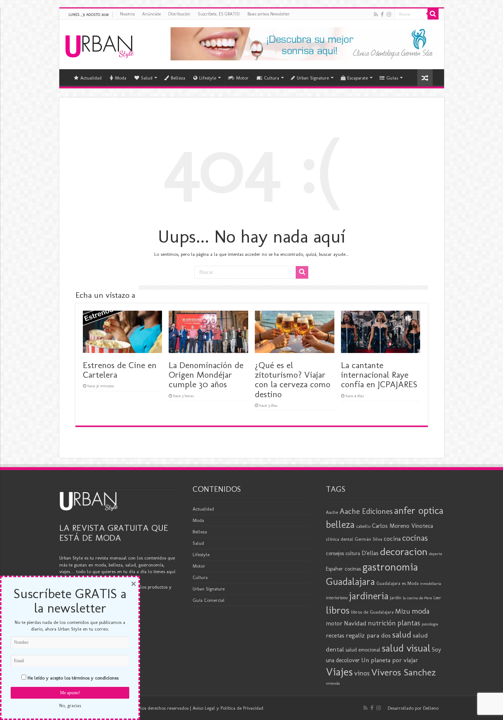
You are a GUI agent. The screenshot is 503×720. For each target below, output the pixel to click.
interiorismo (337, 597)
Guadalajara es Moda (397, 583)
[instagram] (389, 14)
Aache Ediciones (366, 511)
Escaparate (357, 78)
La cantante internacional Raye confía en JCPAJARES (379, 375)
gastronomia (390, 566)
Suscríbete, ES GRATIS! (219, 14)
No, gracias (70, 705)
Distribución (179, 14)
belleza (340, 524)
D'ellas (370, 553)
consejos (335, 553)
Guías (392, 78)
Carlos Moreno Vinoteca (402, 525)
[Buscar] (433, 14)
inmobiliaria (430, 583)
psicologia (430, 624)
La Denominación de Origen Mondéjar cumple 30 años (206, 375)
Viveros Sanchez (403, 672)
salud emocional (362, 650)
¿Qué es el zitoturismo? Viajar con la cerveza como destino (292, 379)
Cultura (271, 78)
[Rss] (376, 14)
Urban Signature (313, 78)
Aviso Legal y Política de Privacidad (228, 708)
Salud (146, 78)
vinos (362, 673)
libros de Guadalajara (372, 612)
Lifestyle (207, 78)
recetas (335, 635)
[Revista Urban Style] (99, 44)
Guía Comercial (209, 600)
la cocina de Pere (417, 597)
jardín (395, 597)
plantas (408, 622)
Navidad (355, 623)
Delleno (431, 708)
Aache (332, 512)
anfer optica (418, 510)
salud (401, 634)
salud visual (406, 648)
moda (420, 611)
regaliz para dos (368, 635)
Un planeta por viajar (389, 660)
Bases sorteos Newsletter (268, 14)
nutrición (382, 623)
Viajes (339, 672)
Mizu (402, 611)
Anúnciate (151, 14)
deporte (435, 553)
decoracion (404, 551)
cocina (392, 538)
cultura (352, 553)
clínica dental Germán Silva (354, 539)
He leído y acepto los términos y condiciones (73, 678)
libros (337, 610)
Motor (242, 78)
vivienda (333, 683)
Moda (120, 78)
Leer (437, 597)
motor (334, 623)
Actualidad (91, 78)
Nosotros (127, 14)
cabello (363, 526)
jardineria (368, 596)
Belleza (178, 78)
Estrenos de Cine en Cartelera (119, 370)
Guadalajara (350, 581)
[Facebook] (382, 14)
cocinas (415, 538)
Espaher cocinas (343, 568)
